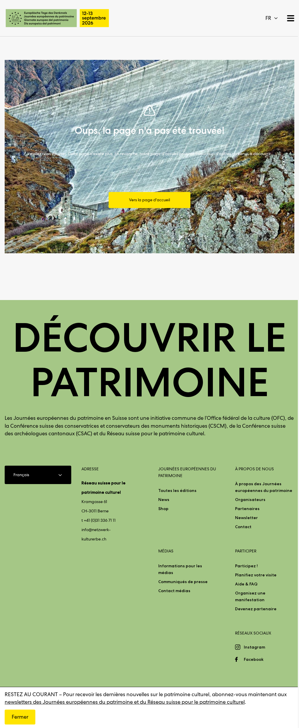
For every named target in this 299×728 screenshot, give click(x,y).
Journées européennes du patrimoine (187, 472)
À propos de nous (254, 469)
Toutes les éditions (177, 490)
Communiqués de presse (183, 581)
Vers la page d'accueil (149, 200)
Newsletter (246, 517)
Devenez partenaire (256, 608)
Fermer (20, 716)
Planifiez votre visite (256, 575)
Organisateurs (250, 499)
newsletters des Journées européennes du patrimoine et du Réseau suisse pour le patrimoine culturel (125, 701)
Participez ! (246, 565)
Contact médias (174, 590)
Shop (163, 508)
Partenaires (247, 508)
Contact (243, 526)
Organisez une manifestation (250, 596)
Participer (245, 551)
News (163, 499)
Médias (165, 551)
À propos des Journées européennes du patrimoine (263, 487)
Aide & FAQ (246, 584)
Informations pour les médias (180, 569)
